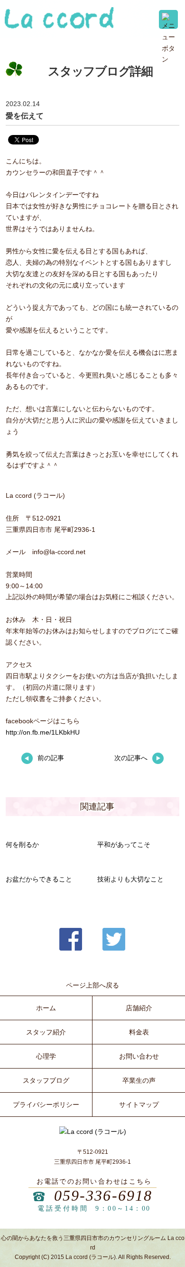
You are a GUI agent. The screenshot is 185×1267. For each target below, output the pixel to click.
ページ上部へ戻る (92, 985)
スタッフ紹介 (46, 1032)
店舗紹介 (139, 1008)
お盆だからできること (39, 879)
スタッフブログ (46, 1080)
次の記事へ (131, 758)
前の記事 (50, 758)
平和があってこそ (123, 844)
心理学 (46, 1056)
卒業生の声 (139, 1080)
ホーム (46, 1008)
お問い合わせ (139, 1056)
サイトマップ (139, 1104)
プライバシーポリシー (46, 1104)
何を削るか (22, 844)
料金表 (139, 1032)
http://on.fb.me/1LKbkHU (43, 732)
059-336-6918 (103, 1195)
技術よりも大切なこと (130, 879)
